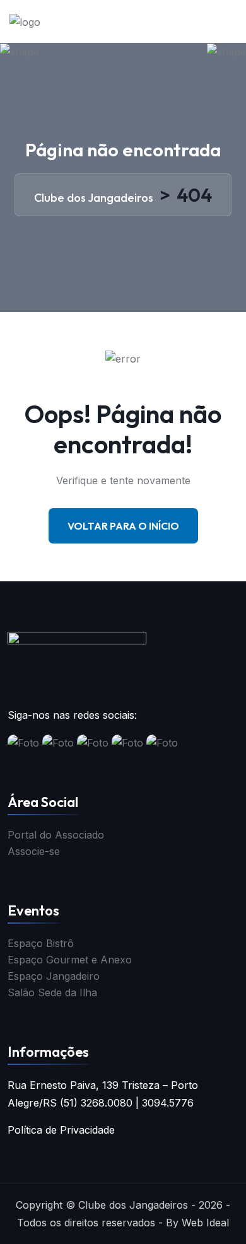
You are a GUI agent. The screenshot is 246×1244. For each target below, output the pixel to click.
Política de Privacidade (61, 1130)
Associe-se (34, 851)
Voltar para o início (123, 526)
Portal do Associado (56, 834)
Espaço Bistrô (41, 943)
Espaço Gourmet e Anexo (70, 959)
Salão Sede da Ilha (52, 992)
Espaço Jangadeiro (54, 976)
